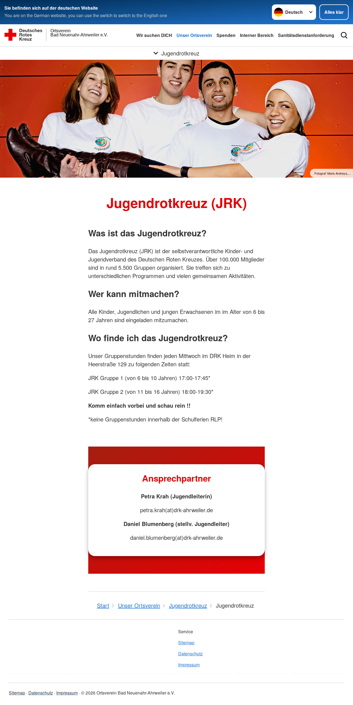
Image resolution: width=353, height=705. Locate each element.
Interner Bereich (257, 35)
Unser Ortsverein (194, 35)
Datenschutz (190, 653)
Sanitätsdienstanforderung (306, 35)
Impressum (189, 664)
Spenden (226, 35)
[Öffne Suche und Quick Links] (344, 35)
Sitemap (186, 642)
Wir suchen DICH (154, 35)
